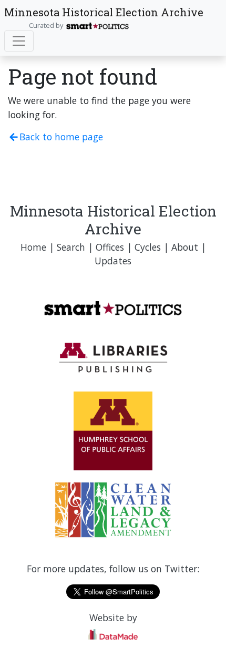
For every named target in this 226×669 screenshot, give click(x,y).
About (184, 247)
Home (33, 247)
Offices (110, 247)
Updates (113, 260)
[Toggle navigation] (19, 41)
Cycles (148, 247)
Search (71, 247)
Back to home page (61, 136)
